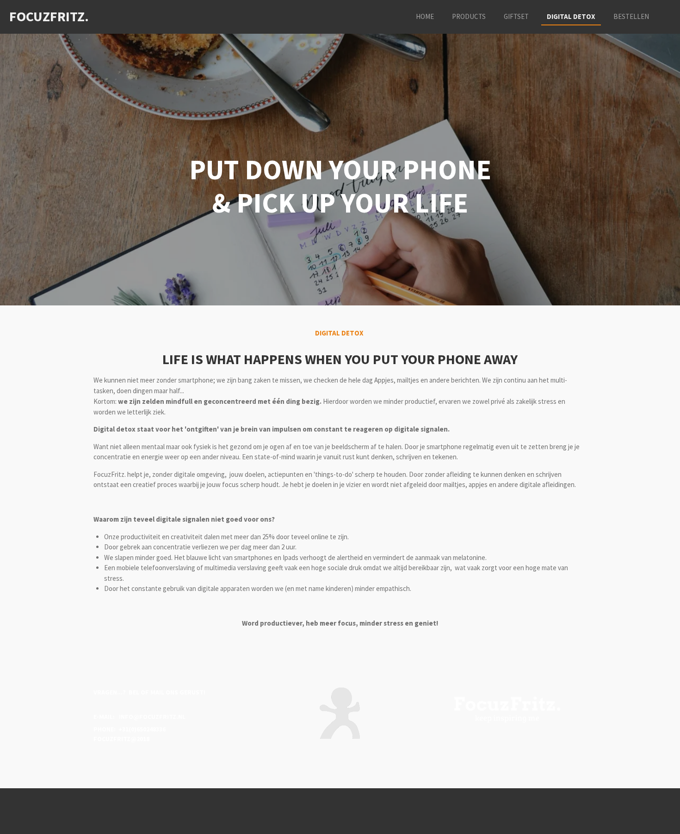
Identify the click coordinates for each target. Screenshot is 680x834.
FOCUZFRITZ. (49, 16)
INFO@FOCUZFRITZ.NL (150, 716)
